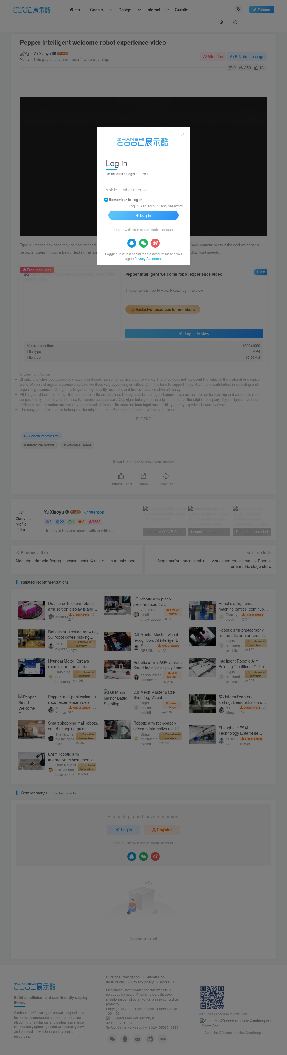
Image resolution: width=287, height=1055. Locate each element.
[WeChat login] (143, 243)
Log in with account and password (156, 206)
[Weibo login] (155, 243)
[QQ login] (131, 243)
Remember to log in (126, 199)
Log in (145, 215)
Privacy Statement (148, 258)
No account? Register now (126, 173)
